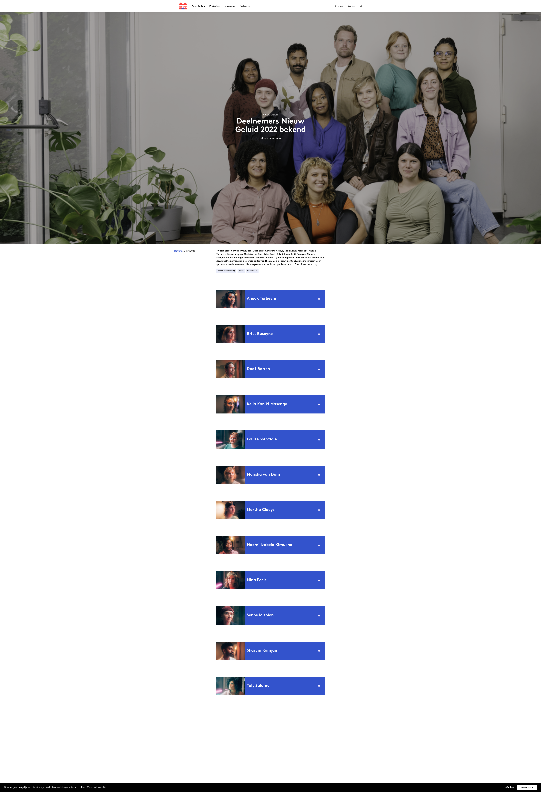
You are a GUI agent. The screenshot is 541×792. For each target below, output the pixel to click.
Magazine (230, 6)
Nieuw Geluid (252, 270)
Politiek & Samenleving (226, 270)
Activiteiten (198, 6)
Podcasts (245, 6)
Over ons (339, 6)
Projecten (214, 6)
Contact (351, 6)
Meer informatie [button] (96, 787)
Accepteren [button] (527, 787)
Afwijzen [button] (509, 787)
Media (241, 270)
